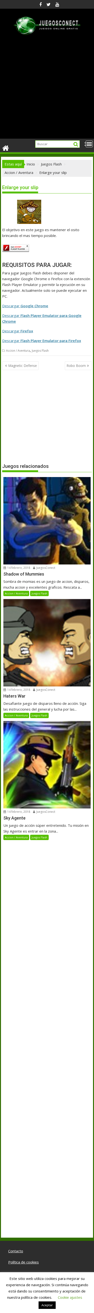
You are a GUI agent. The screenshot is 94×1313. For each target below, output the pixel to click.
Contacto (15, 1251)
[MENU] (89, 144)
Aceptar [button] (47, 1305)
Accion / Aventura (18, 351)
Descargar (25, 305)
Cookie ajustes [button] (70, 1297)
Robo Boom (76, 365)
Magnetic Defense (22, 365)
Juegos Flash (40, 351)
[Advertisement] (47, 89)
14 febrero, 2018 (18, 568)
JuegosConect (45, 568)
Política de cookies (23, 1262)
